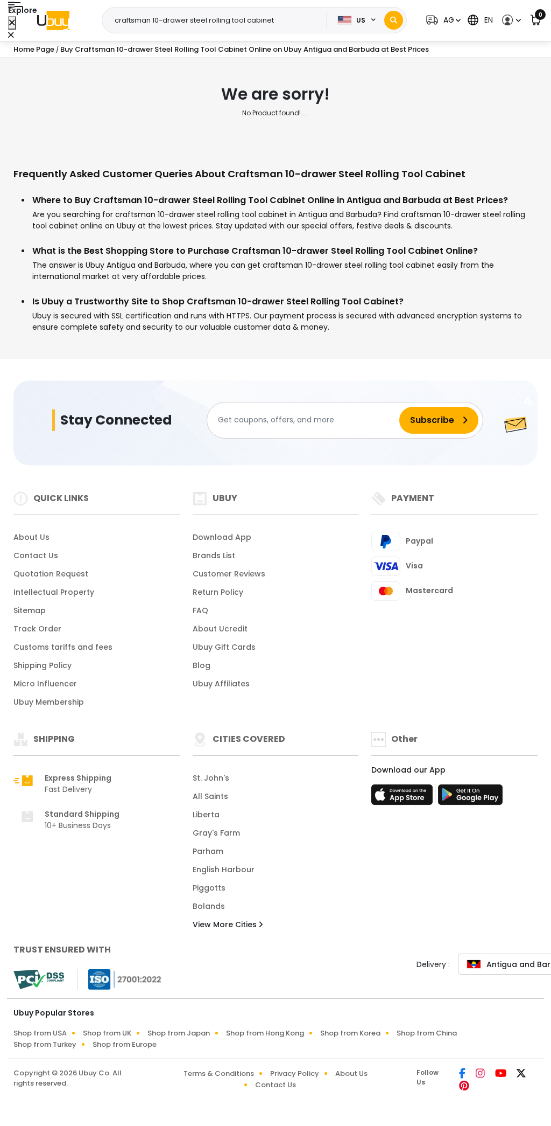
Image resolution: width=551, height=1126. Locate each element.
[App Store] (403, 797)
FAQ (200, 610)
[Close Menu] (12, 23)
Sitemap (29, 610)
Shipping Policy (42, 665)
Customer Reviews (229, 573)
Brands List (214, 555)
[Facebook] (463, 1074)
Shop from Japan (178, 1033)
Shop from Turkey (44, 1044)
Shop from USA (40, 1033)
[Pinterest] (464, 1086)
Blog (201, 665)
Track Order (37, 628)
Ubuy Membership (48, 702)
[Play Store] (470, 797)
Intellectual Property (53, 592)
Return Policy (218, 592)
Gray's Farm (216, 833)
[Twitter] (521, 1074)
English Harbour (224, 869)
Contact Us (35, 555)
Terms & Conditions (218, 1073)
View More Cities (226, 924)
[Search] (393, 20)
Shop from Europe (125, 1044)
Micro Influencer (45, 683)
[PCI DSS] (38, 979)
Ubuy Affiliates (221, 683)
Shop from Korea (350, 1033)
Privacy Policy (294, 1073)
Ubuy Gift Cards (224, 647)
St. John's (211, 778)
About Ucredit (220, 628)
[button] (442, 20)
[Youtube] (501, 1074)
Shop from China (427, 1033)
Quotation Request (50, 573)
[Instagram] (481, 1074)
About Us (31, 537)
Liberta (206, 814)
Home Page (33, 49)
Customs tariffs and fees (62, 647)
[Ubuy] (53, 20)
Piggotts (209, 887)
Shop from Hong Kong (265, 1033)
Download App (222, 537)
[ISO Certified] (119, 978)
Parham (208, 851)
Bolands (209, 906)
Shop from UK (107, 1033)
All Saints (210, 796)
